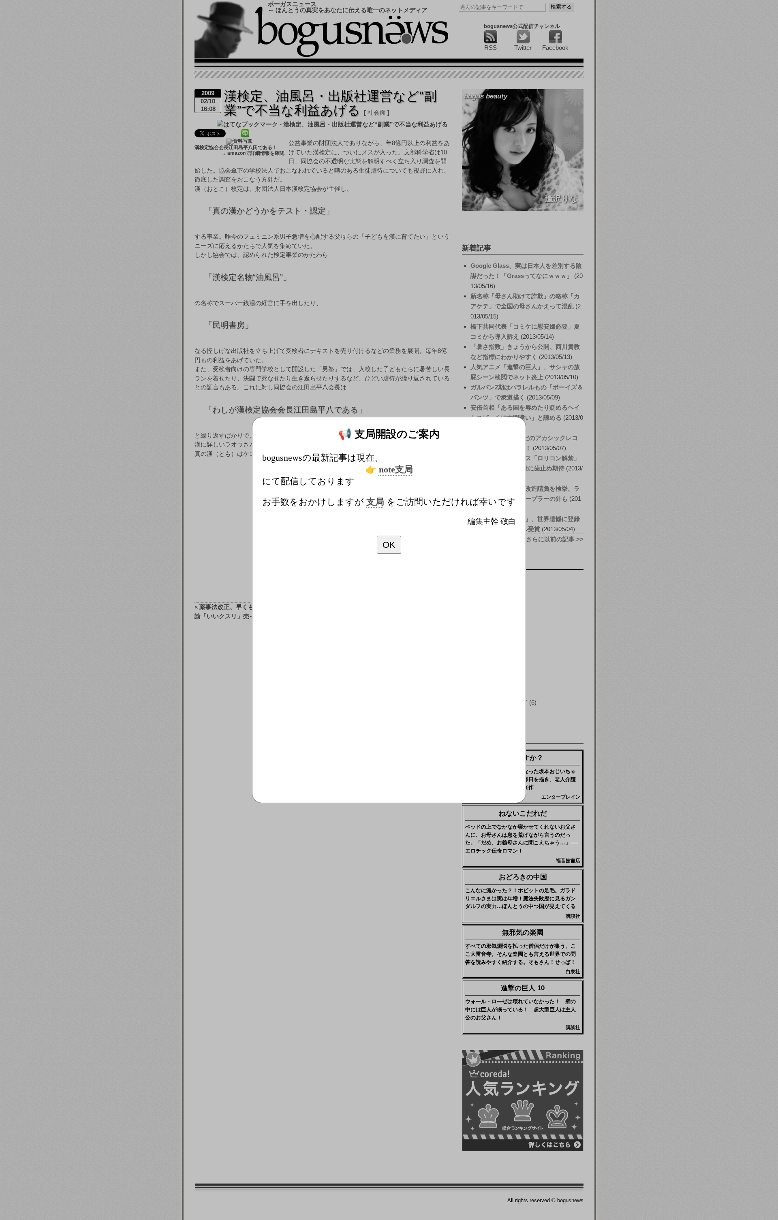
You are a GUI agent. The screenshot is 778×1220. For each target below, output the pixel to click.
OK (389, 545)
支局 (375, 502)
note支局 (396, 469)
